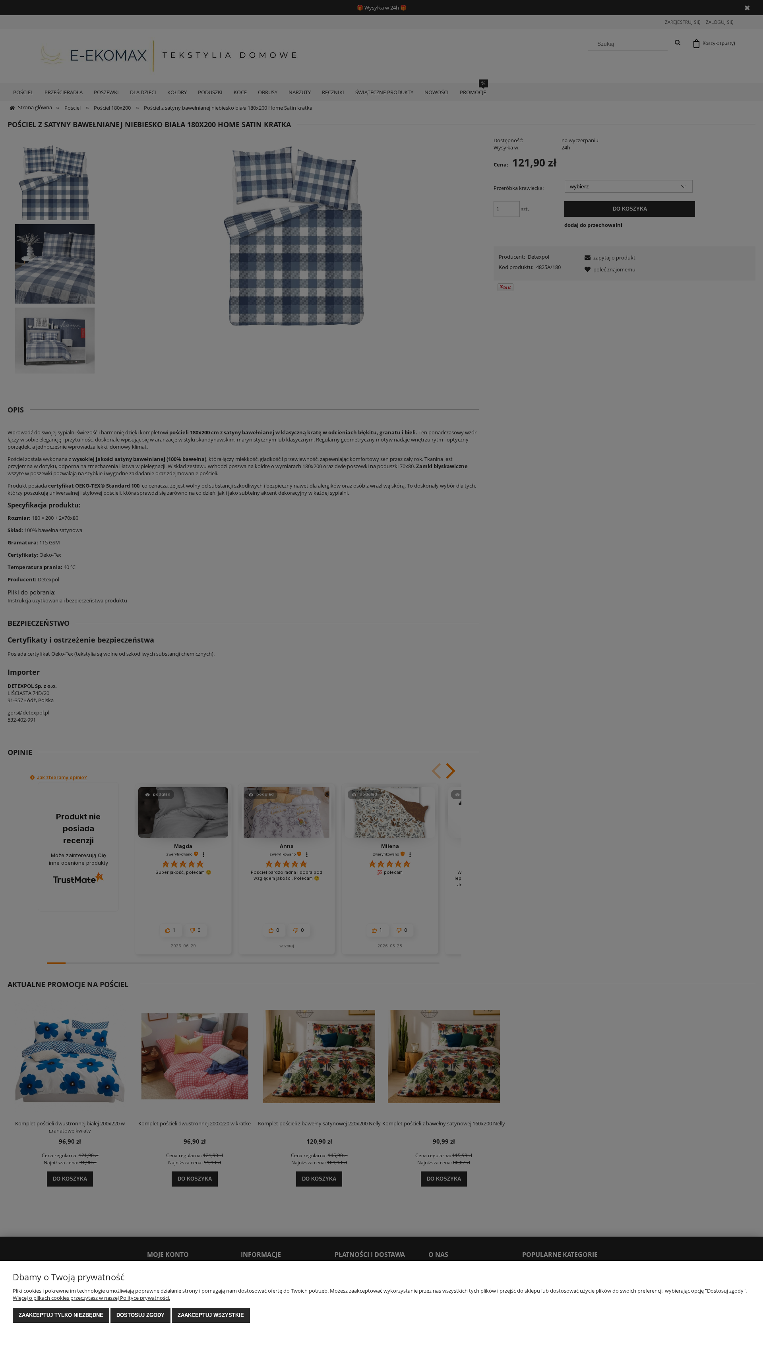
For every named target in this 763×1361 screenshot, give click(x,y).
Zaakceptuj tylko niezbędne (61, 1315)
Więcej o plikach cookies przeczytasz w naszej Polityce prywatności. (91, 1297)
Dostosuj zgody (140, 1315)
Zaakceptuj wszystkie (211, 1315)
